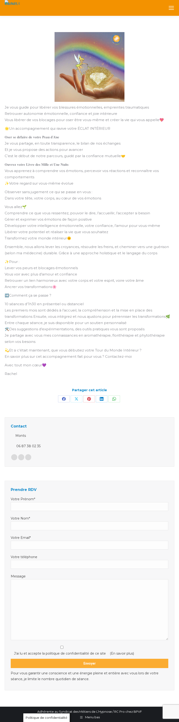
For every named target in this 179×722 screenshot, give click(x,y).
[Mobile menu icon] (171, 8)
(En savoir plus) (122, 653)
